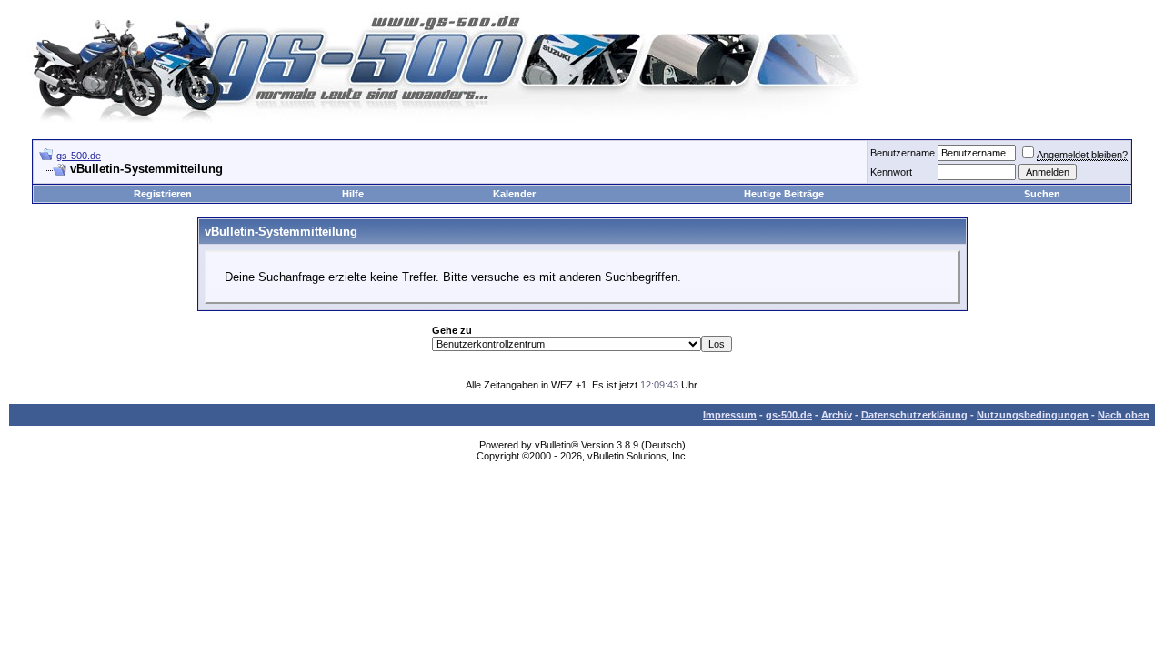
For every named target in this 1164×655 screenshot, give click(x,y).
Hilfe (353, 193)
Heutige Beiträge (784, 193)
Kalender (514, 193)
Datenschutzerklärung (914, 414)
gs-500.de (78, 155)
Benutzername (902, 152)
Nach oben (1123, 414)
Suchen (1042, 193)
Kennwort (891, 171)
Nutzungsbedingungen (1033, 414)
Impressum (730, 414)
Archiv (836, 414)
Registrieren (163, 193)
